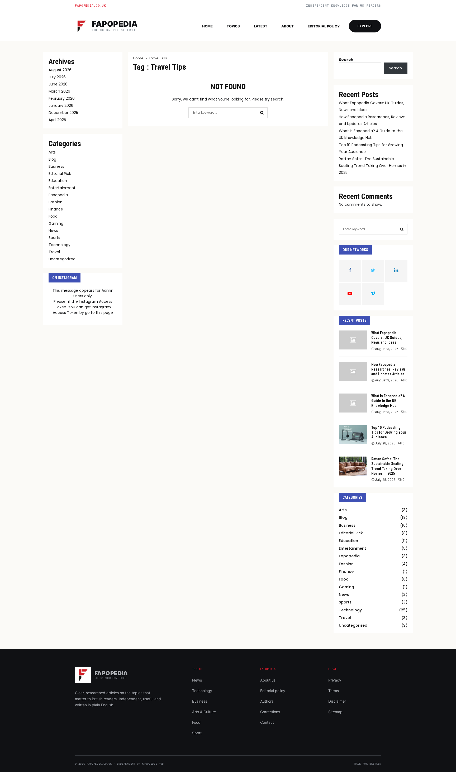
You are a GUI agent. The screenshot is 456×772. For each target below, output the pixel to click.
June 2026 (58, 84)
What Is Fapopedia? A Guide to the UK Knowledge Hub (388, 400)
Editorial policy (324, 26)
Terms (333, 690)
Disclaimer (337, 701)
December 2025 (63, 112)
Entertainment (62, 187)
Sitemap (335, 711)
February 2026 (62, 98)
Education (58, 180)
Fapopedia (58, 195)
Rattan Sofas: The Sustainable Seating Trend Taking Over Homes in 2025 (372, 165)
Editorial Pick (60, 173)
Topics (233, 26)
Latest (260, 26)
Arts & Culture (204, 711)
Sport (197, 733)
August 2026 (60, 70)
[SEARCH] (401, 229)
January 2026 (61, 105)
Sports (54, 237)
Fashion (56, 202)
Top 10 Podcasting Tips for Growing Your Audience (388, 432)
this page (104, 312)
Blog (52, 159)
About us (268, 680)
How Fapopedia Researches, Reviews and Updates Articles (388, 369)
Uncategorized (62, 259)
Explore (365, 26)
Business (56, 166)
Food (53, 216)
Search (346, 59)
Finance (56, 209)
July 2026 (57, 77)
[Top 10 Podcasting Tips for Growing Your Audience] (353, 434)
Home (207, 26)
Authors (266, 701)
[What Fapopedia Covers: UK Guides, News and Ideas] (353, 339)
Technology (59, 244)
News (53, 230)
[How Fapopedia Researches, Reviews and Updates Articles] (353, 371)
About (287, 26)
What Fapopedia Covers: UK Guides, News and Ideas (386, 337)
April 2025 (57, 119)
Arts (52, 152)
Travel (54, 252)
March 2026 (59, 91)
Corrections (270, 711)
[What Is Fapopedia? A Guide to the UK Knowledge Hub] (353, 403)
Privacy (334, 680)
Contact (267, 722)
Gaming (56, 223)
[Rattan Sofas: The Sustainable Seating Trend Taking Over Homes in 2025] (353, 466)
